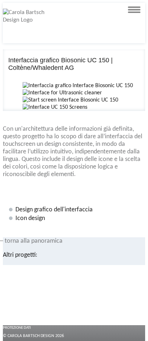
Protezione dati (17, 328)
